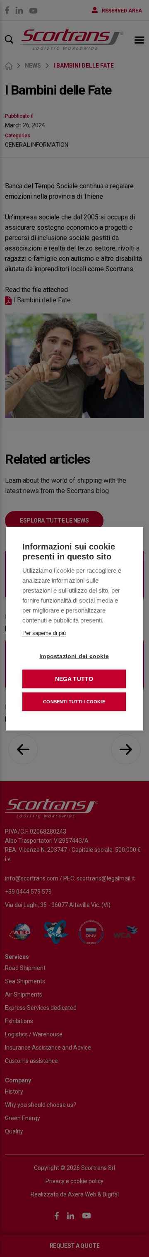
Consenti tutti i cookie (74, 701)
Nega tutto (74, 679)
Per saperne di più (44, 633)
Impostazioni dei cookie (74, 656)
